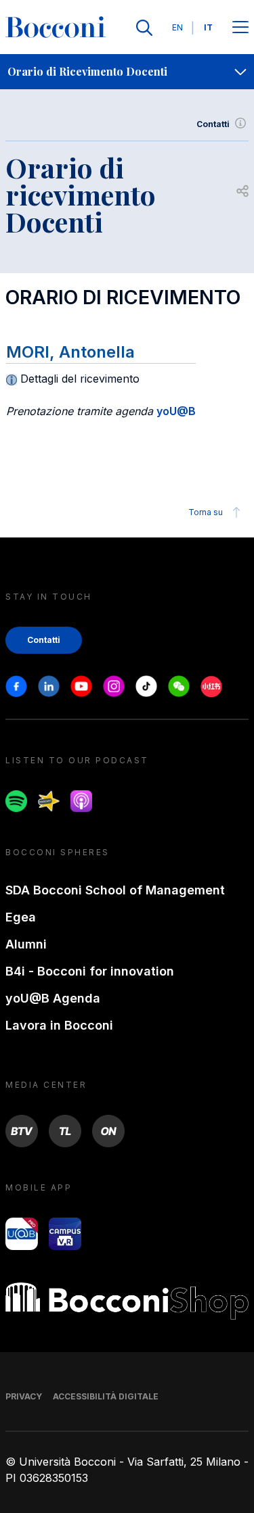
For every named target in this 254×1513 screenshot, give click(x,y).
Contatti (213, 124)
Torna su (205, 512)
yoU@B (176, 411)
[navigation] (127, 71)
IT (208, 27)
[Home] (55, 27)
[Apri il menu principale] (240, 28)
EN (177, 27)
